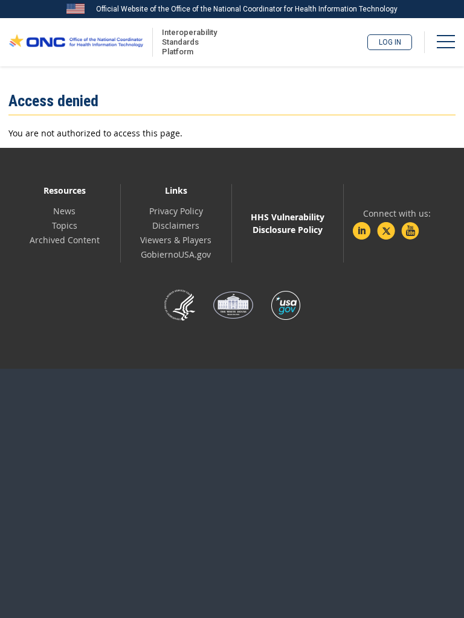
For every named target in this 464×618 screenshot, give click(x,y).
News (64, 211)
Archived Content (65, 240)
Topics (64, 225)
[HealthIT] (76, 42)
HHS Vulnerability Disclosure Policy (287, 223)
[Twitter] (386, 231)
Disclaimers (175, 225)
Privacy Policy (176, 211)
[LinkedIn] (362, 231)
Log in (390, 42)
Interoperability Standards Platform (187, 42)
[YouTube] (410, 231)
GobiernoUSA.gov (176, 254)
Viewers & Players (175, 240)
